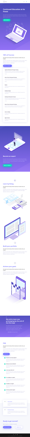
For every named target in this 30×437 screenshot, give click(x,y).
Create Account (7, 427)
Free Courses (10, 401)
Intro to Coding (7, 111)
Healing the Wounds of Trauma (10, 96)
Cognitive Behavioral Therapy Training (11, 69)
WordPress (20, 435)
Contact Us (18, 427)
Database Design (8, 90)
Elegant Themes (13, 435)
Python (6, 84)
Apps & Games (7, 117)
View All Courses (7, 65)
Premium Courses (11, 409)
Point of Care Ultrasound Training (11, 77)
